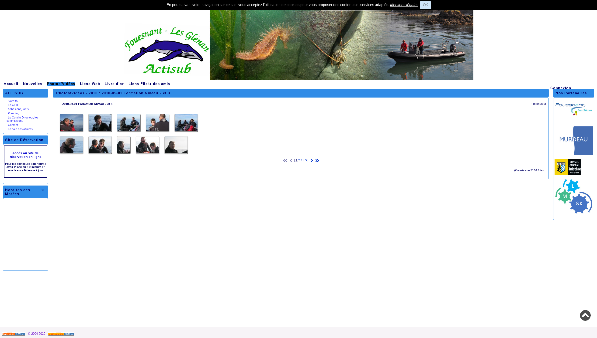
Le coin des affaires (20, 129)
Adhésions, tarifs (18, 109)
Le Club (13, 105)
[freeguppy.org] (14, 333)
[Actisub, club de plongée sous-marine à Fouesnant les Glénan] (298, 46)
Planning (13, 113)
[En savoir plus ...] (61, 333)
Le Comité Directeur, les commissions (22, 119)
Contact (13, 125)
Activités (13, 100)
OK (425, 5)
